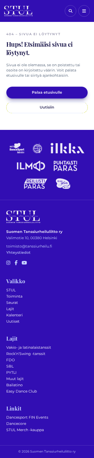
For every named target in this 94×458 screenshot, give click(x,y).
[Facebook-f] (16, 263)
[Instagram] (8, 263)
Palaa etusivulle (47, 92)
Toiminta (14, 296)
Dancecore (16, 424)
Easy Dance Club (21, 391)
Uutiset (13, 321)
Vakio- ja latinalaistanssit (28, 348)
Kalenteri (14, 315)
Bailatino (14, 385)
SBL (10, 366)
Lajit (10, 309)
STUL (11, 290)
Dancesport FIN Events (27, 417)
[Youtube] (24, 263)
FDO (10, 360)
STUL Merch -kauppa (25, 430)
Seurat (12, 303)
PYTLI (11, 373)
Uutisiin (47, 107)
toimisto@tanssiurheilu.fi (29, 246)
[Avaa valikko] (84, 11)
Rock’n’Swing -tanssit (25, 354)
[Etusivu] (18, 11)
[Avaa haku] (70, 11)
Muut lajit (15, 379)
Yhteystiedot (18, 253)
